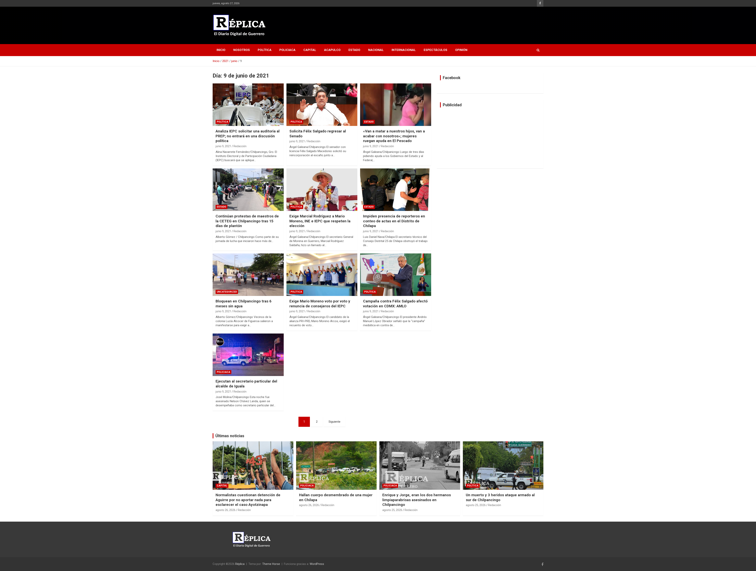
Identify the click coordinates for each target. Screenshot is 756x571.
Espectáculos (435, 50)
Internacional (404, 50)
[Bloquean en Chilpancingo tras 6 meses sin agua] (248, 274)
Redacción (239, 146)
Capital (309, 50)
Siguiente (334, 421)
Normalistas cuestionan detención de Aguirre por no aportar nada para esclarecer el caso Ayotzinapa (248, 500)
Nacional (376, 50)
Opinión (461, 50)
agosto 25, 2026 (392, 510)
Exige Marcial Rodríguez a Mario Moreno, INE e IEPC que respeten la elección (319, 221)
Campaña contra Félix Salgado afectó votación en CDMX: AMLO (395, 303)
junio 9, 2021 (223, 146)
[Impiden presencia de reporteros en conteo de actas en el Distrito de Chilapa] (395, 189)
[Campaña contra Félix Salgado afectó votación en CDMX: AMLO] (395, 274)
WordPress (317, 564)
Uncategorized (227, 291)
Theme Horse (271, 564)
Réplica (240, 564)
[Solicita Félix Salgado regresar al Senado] (322, 104)
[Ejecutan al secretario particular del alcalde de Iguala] (248, 354)
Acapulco (332, 50)
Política (264, 50)
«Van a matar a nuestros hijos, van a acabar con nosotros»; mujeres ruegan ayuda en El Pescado (394, 136)
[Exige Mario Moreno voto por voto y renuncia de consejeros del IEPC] (322, 274)
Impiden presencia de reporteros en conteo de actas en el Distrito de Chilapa (394, 221)
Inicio (221, 50)
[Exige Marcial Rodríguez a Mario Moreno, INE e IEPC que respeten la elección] (322, 189)
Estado (354, 50)
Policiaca (287, 50)
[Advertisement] (490, 137)
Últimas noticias (229, 435)
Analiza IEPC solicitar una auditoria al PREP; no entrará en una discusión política (248, 136)
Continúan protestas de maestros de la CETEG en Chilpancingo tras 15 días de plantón (247, 221)
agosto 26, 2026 (225, 510)
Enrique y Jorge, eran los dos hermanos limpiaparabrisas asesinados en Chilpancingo (416, 500)
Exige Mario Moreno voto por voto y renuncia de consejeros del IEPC (319, 303)
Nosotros (241, 50)
